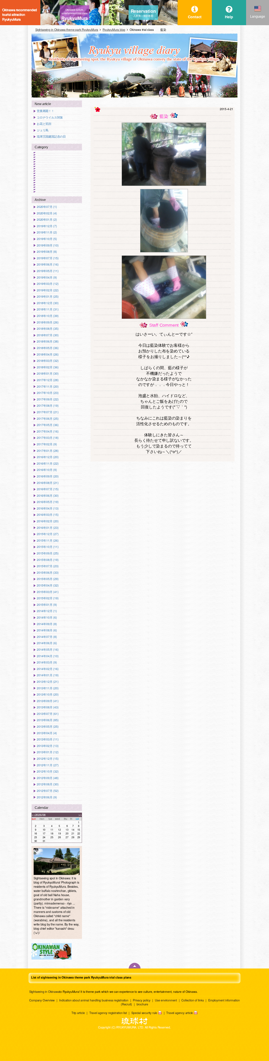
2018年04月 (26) (47, 354)
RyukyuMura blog (114, 29)
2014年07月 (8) (47, 637)
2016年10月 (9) (47, 470)
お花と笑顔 (44, 124)
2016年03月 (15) (47, 515)
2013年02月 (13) (47, 746)
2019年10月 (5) (47, 239)
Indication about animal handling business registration (93, 1000)
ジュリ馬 (42, 130)
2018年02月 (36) (47, 367)
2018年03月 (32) (47, 361)
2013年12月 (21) (47, 682)
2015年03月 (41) (47, 592)
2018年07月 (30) (47, 335)
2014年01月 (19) (47, 675)
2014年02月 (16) (47, 669)
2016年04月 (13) (47, 508)
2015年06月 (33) (47, 573)
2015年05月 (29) (47, 579)
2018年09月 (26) (47, 322)
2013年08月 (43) (47, 707)
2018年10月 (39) (47, 316)
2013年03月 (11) (47, 739)
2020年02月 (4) (47, 213)
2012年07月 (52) (47, 791)
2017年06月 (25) (47, 419)
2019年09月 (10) (47, 245)
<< (33, 815)
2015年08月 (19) (47, 560)
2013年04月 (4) (47, 733)
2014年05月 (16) (47, 650)
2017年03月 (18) (47, 438)
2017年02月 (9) (47, 444)
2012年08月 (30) (47, 784)
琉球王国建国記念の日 (51, 136)
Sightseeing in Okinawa (44, 991)
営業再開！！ (45, 111)
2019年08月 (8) (47, 252)
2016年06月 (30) (47, 496)
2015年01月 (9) (47, 605)
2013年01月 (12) (47, 752)
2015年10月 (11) (47, 547)
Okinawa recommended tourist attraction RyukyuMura (19, 13)
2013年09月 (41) (47, 701)
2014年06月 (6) (47, 643)
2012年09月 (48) (47, 778)
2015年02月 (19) (47, 598)
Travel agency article (179, 1013)
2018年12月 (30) (47, 303)
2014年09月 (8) (47, 624)
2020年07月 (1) (47, 207)
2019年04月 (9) (47, 277)
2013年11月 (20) (47, 688)
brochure (142, 1004)
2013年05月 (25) (47, 727)
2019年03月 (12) (47, 284)
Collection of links (192, 1000)
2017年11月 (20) (47, 386)
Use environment (166, 1000)
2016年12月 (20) (47, 457)
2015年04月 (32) (47, 585)
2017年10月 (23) (47, 393)
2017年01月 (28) (47, 451)
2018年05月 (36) (47, 348)
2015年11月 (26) (47, 540)
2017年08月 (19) (47, 406)
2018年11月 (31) (47, 309)
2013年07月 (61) (47, 714)
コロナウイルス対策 (50, 117)
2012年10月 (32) (47, 771)
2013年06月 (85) (47, 720)
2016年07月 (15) (47, 489)
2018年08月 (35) (47, 329)
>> (80, 815)
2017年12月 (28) (47, 380)
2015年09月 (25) (47, 553)
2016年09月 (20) (47, 476)
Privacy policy (141, 1000)
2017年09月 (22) (47, 399)
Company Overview (42, 1000)
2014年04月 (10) (47, 656)
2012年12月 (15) (47, 759)
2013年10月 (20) (47, 694)
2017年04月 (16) (47, 431)
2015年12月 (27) (47, 534)
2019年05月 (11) (47, 271)
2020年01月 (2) (47, 220)
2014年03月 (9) (47, 662)
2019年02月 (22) (47, 290)
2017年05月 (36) (47, 425)
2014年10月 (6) (47, 617)
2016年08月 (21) (47, 483)
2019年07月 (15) (47, 258)
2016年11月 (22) (47, 463)
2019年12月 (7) (47, 226)
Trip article (78, 1013)
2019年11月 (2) (47, 232)
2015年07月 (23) (47, 566)
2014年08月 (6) (47, 630)
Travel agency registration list (108, 1013)
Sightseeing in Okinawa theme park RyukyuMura (66, 29)
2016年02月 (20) (47, 521)
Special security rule (144, 1013)
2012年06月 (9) (47, 797)
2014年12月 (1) (47, 611)
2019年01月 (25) (47, 296)
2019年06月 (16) (47, 264)
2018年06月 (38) (47, 341)
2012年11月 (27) (47, 765)
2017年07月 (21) (47, 412)
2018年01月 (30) (47, 373)
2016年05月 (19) (47, 502)
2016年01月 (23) (47, 528)
